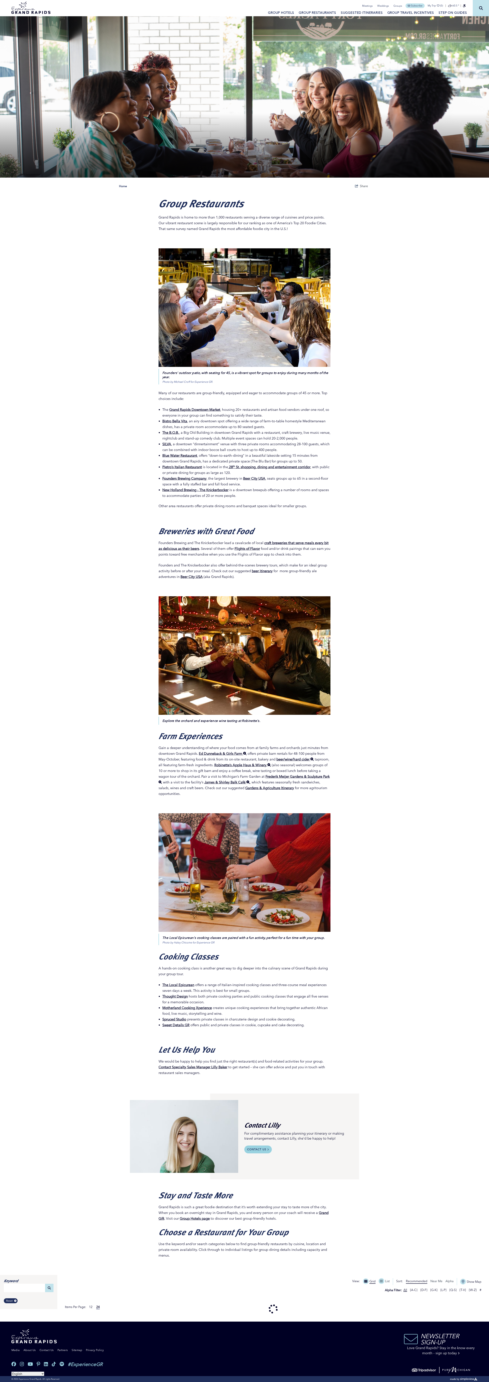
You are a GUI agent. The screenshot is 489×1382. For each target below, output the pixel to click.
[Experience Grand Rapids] (31, 8)
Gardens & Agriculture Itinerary (269, 788)
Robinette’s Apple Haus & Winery (240, 765)
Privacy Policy (95, 1350)
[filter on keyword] (49, 1288)
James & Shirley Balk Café (225, 782)
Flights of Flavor (247, 548)
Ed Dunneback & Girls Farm (221, 753)
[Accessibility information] (464, 5)
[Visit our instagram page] (22, 1364)
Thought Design (175, 996)
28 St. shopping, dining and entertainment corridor (269, 467)
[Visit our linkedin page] (46, 1364)
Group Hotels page (195, 1218)
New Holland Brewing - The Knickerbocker (195, 490)
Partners (62, 1350)
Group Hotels (281, 13)
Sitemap (77, 1350)
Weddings (383, 5)
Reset (9, 1300)
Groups (397, 5)
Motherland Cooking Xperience (187, 1008)
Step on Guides (453, 13)
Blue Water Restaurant (179, 455)
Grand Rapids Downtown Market (194, 409)
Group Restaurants (317, 13)
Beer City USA (254, 478)
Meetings (367, 5)
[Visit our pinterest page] (38, 1364)
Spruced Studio (174, 1019)
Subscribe (416, 5)
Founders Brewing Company (184, 478)
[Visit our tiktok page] (54, 1364)
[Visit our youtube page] (30, 1364)
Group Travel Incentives (410, 13)
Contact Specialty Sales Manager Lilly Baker (193, 1067)
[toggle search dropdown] (481, 8)
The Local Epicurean (178, 985)
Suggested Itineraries (362, 13)
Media (15, 1350)
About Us (29, 1350)
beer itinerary (262, 571)
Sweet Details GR (175, 1025)
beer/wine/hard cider (293, 759)
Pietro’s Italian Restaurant (182, 467)
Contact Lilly (262, 1125)
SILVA (166, 444)
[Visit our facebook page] (13, 1364)
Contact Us (256, 1149)
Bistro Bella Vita (174, 421)
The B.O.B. (170, 432)
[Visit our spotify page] (62, 1364)
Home (123, 186)
